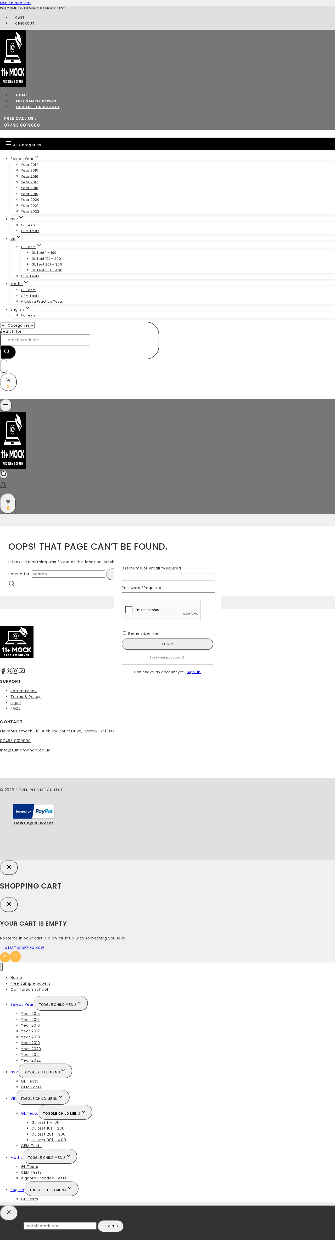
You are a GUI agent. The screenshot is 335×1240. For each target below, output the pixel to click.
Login (167, 644)
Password (141, 587)
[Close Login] (9, 867)
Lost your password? (167, 657)
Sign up (194, 672)
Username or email (151, 568)
